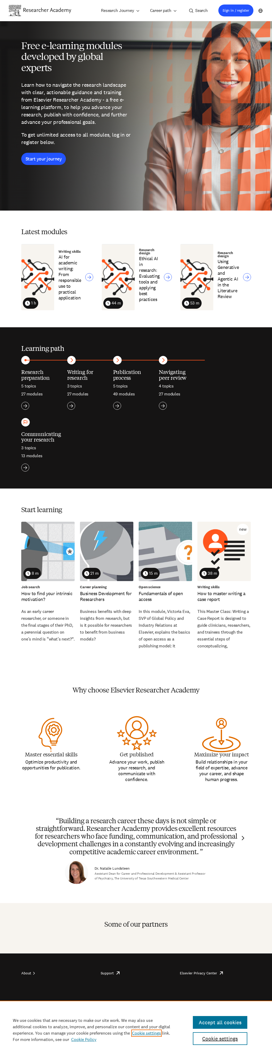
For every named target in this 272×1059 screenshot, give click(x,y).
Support (107, 973)
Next (242, 838)
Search (201, 10)
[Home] (47, 10)
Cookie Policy (83, 1039)
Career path (160, 10)
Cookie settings (146, 1033)
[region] (136, 1030)
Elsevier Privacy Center (198, 973)
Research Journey (117, 10)
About (26, 973)
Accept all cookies (220, 1022)
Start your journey (44, 159)
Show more (25, 406)
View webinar (89, 277)
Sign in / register (236, 10)
